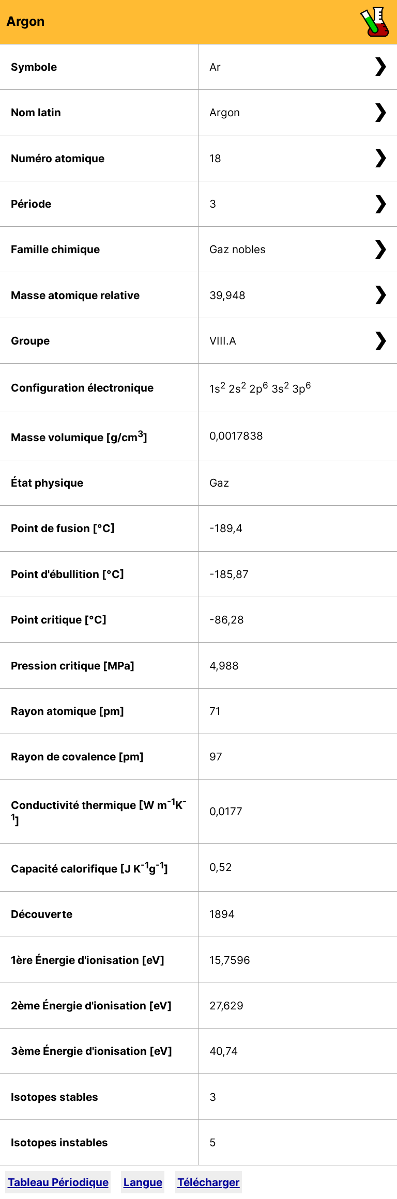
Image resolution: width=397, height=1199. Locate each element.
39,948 (227, 295)
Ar (215, 66)
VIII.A (222, 340)
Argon (224, 112)
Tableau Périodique (58, 1182)
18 (215, 158)
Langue (143, 1182)
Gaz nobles (237, 249)
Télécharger (208, 1182)
